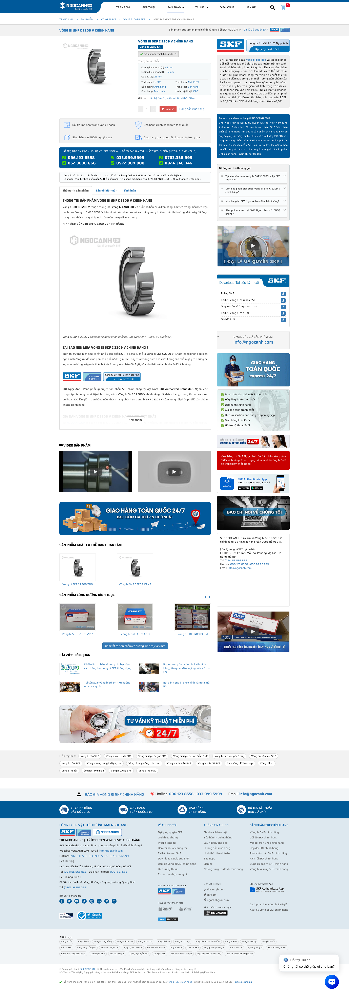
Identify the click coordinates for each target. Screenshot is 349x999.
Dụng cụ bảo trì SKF (132, 947)
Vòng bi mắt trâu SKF (179, 763)
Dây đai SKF (176, 947)
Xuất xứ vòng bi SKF (277, 947)
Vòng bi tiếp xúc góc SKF (152, 756)
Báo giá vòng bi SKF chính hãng (177, 864)
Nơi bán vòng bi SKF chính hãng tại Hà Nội (186, 684)
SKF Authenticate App (181, 953)
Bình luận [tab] (130, 190)
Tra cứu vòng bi (117, 953)
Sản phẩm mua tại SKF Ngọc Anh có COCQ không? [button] (251, 211)
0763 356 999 (119, 856)
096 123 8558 (239, 564)
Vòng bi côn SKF (71, 763)
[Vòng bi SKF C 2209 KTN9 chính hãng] (135, 567)
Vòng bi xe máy (147, 771)
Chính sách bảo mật (215, 832)
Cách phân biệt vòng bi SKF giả (268, 904)
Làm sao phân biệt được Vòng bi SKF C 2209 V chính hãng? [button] (251, 190)
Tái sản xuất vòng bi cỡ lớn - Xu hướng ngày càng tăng (107, 684)
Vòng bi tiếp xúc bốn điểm (208, 941)
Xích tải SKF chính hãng (264, 858)
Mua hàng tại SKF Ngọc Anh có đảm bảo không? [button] (250, 201)
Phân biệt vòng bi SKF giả (73, 953)
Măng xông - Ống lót (86, 947)
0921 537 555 (118, 872)
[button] (273, 7)
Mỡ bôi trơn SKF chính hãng (267, 843)
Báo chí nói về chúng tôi (172, 848)
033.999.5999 (130, 158)
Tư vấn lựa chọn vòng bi (172, 874)
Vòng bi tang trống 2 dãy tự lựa (104, 763)
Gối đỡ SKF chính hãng (263, 837)
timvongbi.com (215, 889)
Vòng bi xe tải (69, 771)
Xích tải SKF (193, 947)
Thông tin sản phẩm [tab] (76, 190)
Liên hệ (251, 7)
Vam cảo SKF (236, 947)
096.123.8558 (81, 158)
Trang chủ (123, 7)
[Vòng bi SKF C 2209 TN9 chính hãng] (77, 567)
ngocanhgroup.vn (217, 900)
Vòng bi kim (266, 763)
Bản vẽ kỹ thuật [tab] (106, 190)
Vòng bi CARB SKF (134, 19)
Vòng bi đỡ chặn (182, 941)
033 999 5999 (259, 564)
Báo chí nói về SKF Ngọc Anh (239, 953)
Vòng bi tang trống (103, 941)
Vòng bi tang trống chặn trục (144, 763)
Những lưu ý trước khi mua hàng (223, 869)
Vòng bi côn (83, 941)
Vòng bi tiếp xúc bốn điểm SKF (190, 756)
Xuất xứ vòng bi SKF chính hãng (269, 910)
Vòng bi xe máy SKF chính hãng (269, 869)
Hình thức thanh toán (217, 853)
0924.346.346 (178, 163)
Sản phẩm (174, 7)
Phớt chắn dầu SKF (156, 947)
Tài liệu (200, 7)
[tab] (253, 177)
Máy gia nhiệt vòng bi (214, 947)
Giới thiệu (149, 7)
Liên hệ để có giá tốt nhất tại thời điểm (171, 98)
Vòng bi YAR (231, 941)
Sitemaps (209, 858)
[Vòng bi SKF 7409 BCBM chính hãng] (192, 617)
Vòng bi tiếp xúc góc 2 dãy (229, 756)
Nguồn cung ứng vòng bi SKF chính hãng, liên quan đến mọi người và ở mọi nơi (186, 668)
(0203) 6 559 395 (75, 887)
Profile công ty (167, 843)
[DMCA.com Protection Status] (168, 919)
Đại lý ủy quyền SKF (170, 832)
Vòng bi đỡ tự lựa (125, 941)
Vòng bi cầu (66, 941)
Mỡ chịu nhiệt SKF (109, 947)
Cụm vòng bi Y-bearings (240, 763)
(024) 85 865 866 (236, 560)
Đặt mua (169, 109)
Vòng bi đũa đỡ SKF (209, 763)
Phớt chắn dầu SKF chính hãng (268, 853)
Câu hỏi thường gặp (216, 843)
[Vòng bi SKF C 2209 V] (135, 280)
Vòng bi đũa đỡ (145, 941)
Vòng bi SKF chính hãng (264, 832)
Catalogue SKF (98, 953)
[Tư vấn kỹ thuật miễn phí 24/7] (135, 724)
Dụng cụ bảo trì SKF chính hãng (269, 864)
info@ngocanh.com (253, 342)
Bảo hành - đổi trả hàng (218, 837)
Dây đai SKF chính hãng (264, 848)
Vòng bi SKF (108, 19)
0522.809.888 (130, 163)
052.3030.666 (82, 163)
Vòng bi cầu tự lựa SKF (118, 756)
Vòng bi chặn (164, 941)
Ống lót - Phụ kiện (94, 771)
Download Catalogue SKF (173, 858)
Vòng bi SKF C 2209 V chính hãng (86, 30)
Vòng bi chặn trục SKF (263, 756)
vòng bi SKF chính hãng (179, 982)
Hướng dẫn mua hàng (190, 109)
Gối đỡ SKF (66, 947)
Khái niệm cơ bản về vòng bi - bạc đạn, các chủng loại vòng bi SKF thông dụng (107, 666)
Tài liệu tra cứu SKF (169, 853)
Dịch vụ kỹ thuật (168, 869)
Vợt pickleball (226, 884)
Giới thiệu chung (168, 837)
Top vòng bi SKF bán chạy (209, 953)
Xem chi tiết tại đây (250, 154)
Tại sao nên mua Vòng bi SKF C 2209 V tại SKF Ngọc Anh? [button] (251, 177)
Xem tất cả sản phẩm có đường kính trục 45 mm (135, 646)
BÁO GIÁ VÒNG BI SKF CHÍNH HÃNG (114, 794)
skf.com (211, 895)
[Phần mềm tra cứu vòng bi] (216, 913)
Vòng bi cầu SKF (90, 756)
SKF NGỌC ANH (88, 969)
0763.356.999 (178, 158)
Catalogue (227, 7)
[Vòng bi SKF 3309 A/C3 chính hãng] (135, 617)
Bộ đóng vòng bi (255, 947)
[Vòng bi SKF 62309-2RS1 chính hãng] (77, 617)
